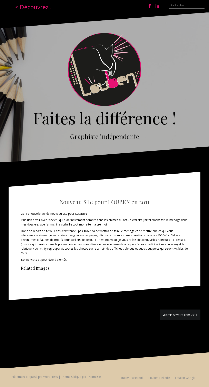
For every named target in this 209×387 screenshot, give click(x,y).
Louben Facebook (131, 378)
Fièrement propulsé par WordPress (35, 377)
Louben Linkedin (159, 378)
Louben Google (185, 378)
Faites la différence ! (104, 117)
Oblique (76, 377)
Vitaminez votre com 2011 (180, 315)
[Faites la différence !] (104, 71)
